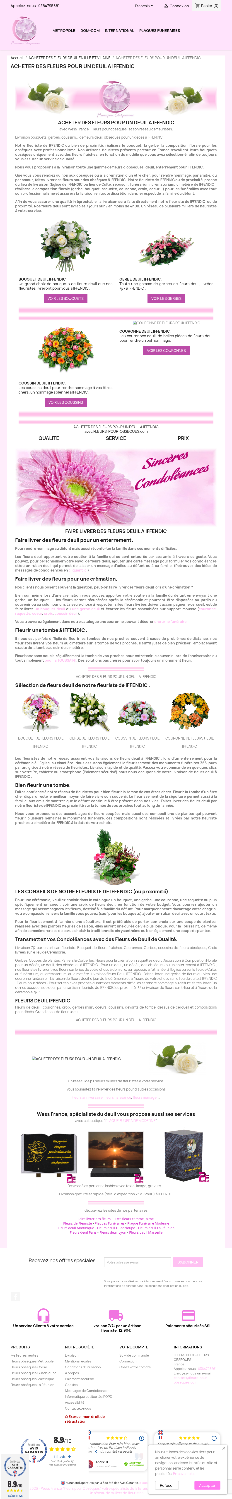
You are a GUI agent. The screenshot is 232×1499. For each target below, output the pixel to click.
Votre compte (133, 1347)
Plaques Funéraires (109, 1223)
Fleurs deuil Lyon (112, 1232)
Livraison (72, 1355)
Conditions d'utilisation (83, 1367)
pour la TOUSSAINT (60, 660)
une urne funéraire (170, 621)
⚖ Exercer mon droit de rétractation (85, 1419)
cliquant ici (78, 570)
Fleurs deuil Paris (83, 1232)
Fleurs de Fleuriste (77, 1223)
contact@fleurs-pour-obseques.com (191, 1380)
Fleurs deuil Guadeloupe (116, 1227)
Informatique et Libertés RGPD (88, 1396)
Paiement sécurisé (79, 1379)
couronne (207, 609)
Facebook (15, 1296)
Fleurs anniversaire (87, 1097)
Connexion (128, 1361)
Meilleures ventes (24, 1355)
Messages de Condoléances (87, 1390)
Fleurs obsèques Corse (29, 1367)
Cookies (71, 1385)
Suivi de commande (134, 1355)
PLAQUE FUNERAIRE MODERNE (130, 1120)
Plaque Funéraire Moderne (148, 1223)
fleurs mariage (145, 1097)
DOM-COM (90, 30)
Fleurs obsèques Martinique (32, 1379)
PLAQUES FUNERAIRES (159, 30)
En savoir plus (184, 1473)
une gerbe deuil (86, 609)
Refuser (167, 1485)
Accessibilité (75, 1402)
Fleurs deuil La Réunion (156, 1227)
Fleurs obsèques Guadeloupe (34, 1373)
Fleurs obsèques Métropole (32, 1361)
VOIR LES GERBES (166, 298)
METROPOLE (64, 30)
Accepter (207, 1485)
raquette (22, 613)
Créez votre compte (135, 1367)
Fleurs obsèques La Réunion (32, 1385)
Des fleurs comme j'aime (134, 1218)
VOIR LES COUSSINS (65, 402)
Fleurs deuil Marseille (145, 1232)
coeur (37, 613)
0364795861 (49, 5)
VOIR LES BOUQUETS (66, 298)
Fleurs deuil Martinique (76, 1227)
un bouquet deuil (50, 609)
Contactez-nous (78, 1408)
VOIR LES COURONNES (166, 350)
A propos (72, 1373)
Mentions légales (78, 1361)
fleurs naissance (117, 1097)
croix (48, 613)
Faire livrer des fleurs (94, 1218)
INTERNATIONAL (119, 30)
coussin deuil (66, 613)
